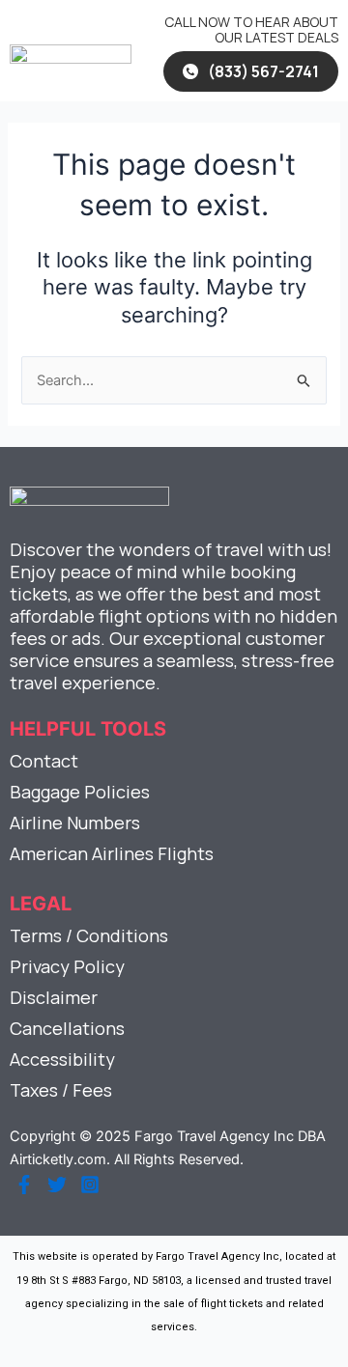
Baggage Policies (80, 791)
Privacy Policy (67, 966)
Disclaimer (54, 997)
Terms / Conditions (89, 935)
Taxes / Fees (61, 1090)
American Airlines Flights (112, 853)
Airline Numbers (75, 822)
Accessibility (62, 1059)
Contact (44, 760)
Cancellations (67, 1028)
